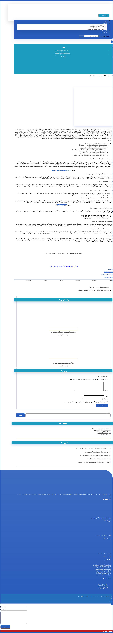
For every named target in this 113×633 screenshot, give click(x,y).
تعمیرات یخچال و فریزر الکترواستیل (102, 566)
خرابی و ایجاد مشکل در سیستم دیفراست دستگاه (93, 150)
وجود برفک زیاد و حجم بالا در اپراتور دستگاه (94, 152)
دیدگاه (106, 390)
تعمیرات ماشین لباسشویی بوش (103, 570)
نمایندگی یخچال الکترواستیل (103, 431)
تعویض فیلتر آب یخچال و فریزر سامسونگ (28, 185)
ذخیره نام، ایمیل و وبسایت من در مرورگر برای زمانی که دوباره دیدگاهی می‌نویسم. (85, 402)
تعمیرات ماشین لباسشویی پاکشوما (102, 567)
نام (106, 393)
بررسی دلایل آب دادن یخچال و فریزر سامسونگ (97, 143)
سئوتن (91, 75)
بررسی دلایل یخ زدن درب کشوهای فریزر (100, 428)
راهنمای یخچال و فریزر (107, 274)
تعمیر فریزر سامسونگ (61, 205)
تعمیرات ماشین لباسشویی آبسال (103, 569)
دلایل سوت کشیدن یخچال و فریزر (102, 430)
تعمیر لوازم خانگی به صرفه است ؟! (96, 458)
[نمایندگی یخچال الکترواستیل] (105, 550)
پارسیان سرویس (108, 277)
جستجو (109, 412)
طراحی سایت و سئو (91, 596)
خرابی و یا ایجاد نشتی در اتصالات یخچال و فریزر (93, 148)
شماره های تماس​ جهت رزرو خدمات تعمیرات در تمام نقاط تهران (89, 155)
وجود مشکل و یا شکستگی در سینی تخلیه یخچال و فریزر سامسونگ (88, 149)
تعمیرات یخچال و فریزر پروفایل (103, 572)
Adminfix (110, 269)
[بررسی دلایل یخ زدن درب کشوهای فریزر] (105, 514)
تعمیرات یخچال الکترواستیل (104, 433)
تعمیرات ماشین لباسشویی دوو (103, 574)
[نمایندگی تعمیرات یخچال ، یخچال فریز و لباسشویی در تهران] (100, 11)
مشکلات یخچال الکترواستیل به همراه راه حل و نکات (89, 448)
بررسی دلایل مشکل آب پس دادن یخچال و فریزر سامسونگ (94, 145)
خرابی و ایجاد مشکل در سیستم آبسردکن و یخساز (93, 153)
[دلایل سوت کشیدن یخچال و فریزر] (105, 532)
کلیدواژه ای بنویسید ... (104, 36)
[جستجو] (81, 36)
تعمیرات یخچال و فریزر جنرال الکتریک (102, 565)
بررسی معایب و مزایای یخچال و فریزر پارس (95, 452)
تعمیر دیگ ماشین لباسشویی (103, 434)
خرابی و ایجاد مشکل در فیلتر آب (97, 146)
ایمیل (106, 396)
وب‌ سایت (105, 399)
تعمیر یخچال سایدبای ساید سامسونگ (61, 170)
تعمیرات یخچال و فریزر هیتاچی (103, 573)
